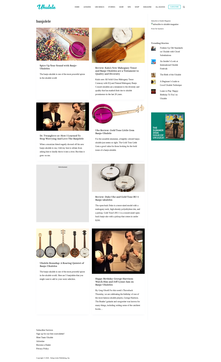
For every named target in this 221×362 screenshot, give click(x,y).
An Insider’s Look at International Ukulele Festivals (169, 65)
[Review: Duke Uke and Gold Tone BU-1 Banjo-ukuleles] (118, 178)
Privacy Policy (42, 348)
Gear (121, 7)
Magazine (147, 7)
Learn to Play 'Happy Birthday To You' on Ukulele (169, 95)
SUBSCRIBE (174, 7)
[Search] (184, 7)
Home (77, 7)
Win (129, 7)
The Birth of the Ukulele (170, 74)
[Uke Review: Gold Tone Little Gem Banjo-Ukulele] (118, 114)
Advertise (40, 341)
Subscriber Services (44, 330)
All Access (160, 7)
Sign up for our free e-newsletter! (50, 334)
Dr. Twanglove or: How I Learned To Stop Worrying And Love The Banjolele (62, 137)
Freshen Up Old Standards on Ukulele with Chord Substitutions (171, 52)
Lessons (87, 7)
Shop (137, 7)
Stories (111, 7)
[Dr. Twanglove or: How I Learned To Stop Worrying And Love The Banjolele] (62, 117)
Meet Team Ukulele (44, 337)
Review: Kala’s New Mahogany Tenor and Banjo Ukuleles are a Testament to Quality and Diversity (117, 70)
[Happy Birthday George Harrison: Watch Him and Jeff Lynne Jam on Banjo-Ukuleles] (118, 251)
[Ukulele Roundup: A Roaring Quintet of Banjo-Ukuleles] (62, 243)
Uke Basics (99, 7)
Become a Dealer (43, 345)
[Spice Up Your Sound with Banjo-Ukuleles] (62, 44)
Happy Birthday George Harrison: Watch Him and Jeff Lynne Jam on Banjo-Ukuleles (114, 281)
